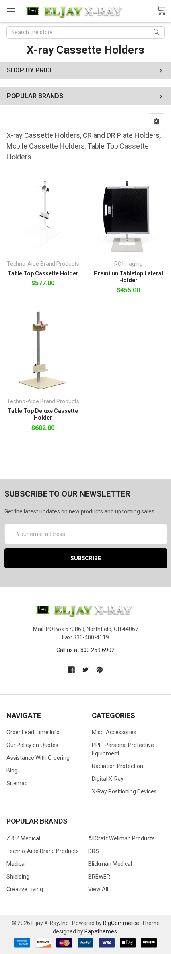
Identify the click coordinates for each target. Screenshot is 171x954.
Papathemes (100, 931)
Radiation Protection (117, 766)
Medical (16, 864)
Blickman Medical (110, 864)
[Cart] (163, 11)
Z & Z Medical (23, 838)
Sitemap (17, 783)
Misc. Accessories (114, 732)
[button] (156, 121)
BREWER (99, 876)
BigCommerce (121, 923)
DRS (93, 851)
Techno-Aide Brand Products (42, 851)
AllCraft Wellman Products (121, 838)
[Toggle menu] (11, 11)
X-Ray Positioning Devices (124, 791)
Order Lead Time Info (33, 732)
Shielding (17, 876)
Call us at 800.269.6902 (85, 650)
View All (98, 889)
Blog (11, 770)
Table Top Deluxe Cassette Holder (43, 414)
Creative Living (24, 889)
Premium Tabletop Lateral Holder (128, 277)
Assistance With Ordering (38, 758)
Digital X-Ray (108, 779)
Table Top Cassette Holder (43, 273)
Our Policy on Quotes (32, 745)
